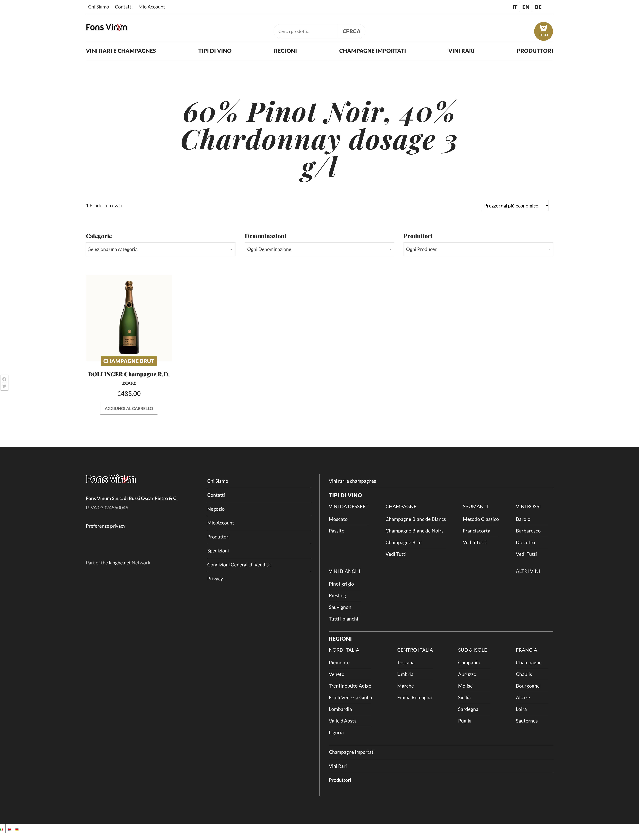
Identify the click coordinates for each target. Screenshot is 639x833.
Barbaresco (528, 531)
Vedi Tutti (396, 554)
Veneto (336, 674)
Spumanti (475, 506)
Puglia (465, 721)
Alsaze (523, 697)
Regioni (285, 50)
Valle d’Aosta (343, 721)
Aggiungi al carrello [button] (129, 408)
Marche (405, 686)
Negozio (216, 509)
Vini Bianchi (344, 571)
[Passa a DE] (16, 828)
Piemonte (339, 662)
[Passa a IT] (1, 828)
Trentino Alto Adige (350, 686)
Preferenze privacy (105, 526)
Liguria (336, 732)
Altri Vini (528, 571)
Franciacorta (476, 531)
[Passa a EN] (9, 828)
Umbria (405, 674)
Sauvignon (340, 607)
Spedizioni (218, 551)
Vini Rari (461, 50)
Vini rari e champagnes (121, 50)
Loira (521, 709)
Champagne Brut (128, 361)
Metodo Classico (481, 519)
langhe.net (120, 563)
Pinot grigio (341, 584)
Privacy (215, 579)
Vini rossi (528, 506)
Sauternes (527, 721)
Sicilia (464, 697)
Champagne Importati (372, 50)
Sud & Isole (472, 650)
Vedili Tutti (475, 542)
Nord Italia (344, 650)
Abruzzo (467, 674)
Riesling (337, 595)
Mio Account (151, 7)
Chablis (524, 674)
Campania (469, 662)
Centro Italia (415, 650)
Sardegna (468, 709)
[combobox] (160, 249)
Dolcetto (525, 542)
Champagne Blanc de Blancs (416, 519)
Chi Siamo (98, 7)
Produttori (535, 50)
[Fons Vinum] (106, 28)
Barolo (523, 519)
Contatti (123, 7)
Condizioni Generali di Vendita (239, 565)
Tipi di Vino (215, 50)
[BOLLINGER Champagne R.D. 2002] (129, 318)
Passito (336, 531)
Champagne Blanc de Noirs (415, 531)
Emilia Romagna (414, 697)
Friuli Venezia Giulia (350, 697)
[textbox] (160, 249)
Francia (526, 650)
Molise (465, 686)
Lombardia (340, 709)
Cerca (352, 31)
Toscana (406, 662)
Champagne (401, 506)
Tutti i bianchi (343, 619)
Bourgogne (528, 686)
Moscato (338, 519)
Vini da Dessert (349, 506)
